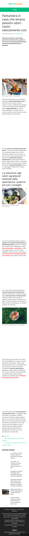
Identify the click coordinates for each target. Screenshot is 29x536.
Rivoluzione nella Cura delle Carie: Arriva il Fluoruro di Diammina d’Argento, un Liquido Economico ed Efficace (16, 483)
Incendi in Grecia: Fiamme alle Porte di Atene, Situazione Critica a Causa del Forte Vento (16, 501)
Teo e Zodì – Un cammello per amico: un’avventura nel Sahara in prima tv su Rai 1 (16, 464)
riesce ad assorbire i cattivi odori (11, 248)
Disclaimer (14, 511)
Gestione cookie (25, 534)
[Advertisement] (14, 63)
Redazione (13, 509)
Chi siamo (7, 509)
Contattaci (14, 526)
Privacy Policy (20, 509)
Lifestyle (6, 436)
